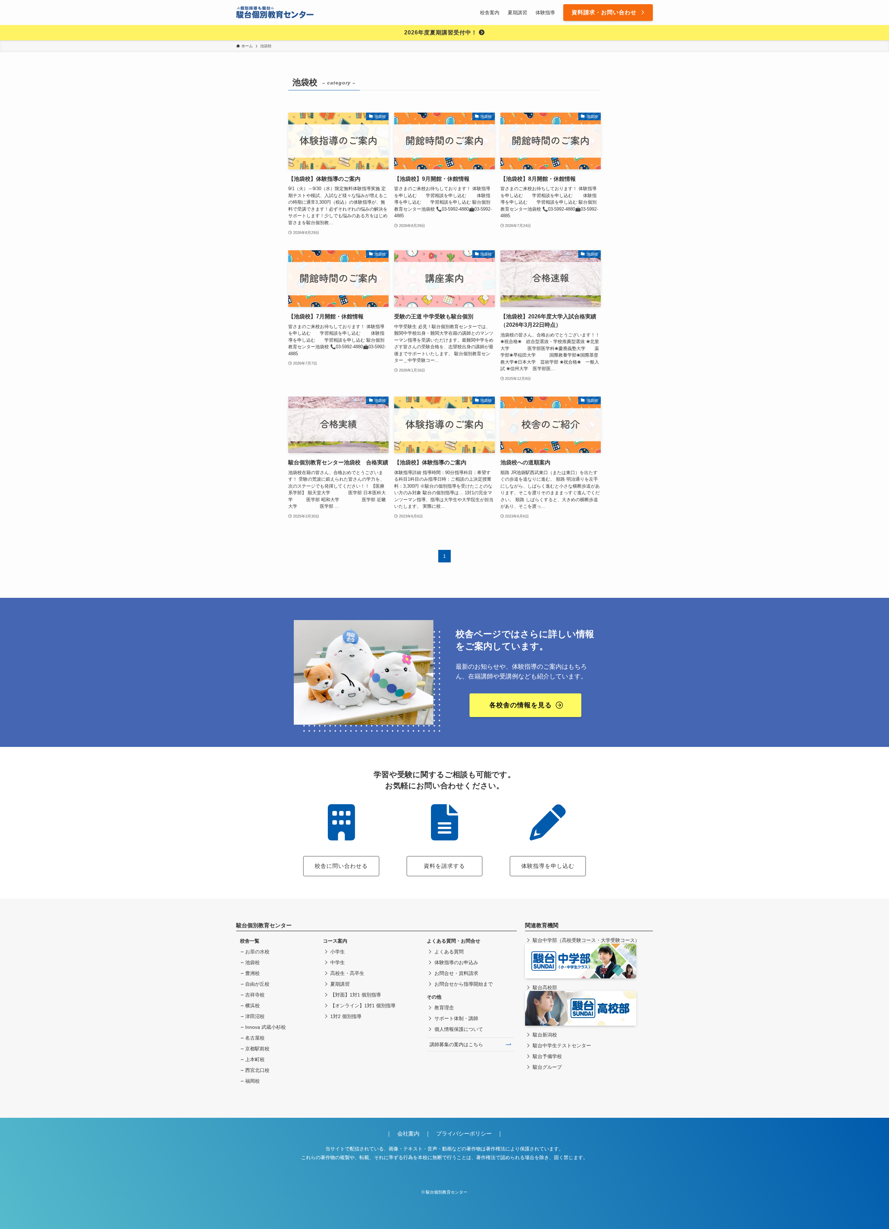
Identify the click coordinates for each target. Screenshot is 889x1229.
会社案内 (411, 1134)
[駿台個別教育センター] (275, 12)
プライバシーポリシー (464, 1134)
